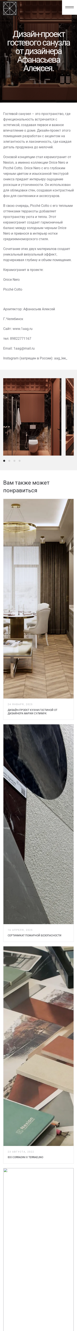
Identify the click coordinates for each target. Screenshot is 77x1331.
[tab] (4, 461)
